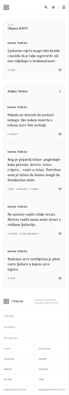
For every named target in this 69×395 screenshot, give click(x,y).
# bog (11, 189)
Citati (11, 25)
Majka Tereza (17, 43)
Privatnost (11, 338)
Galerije (43, 369)
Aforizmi (9, 359)
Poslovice (44, 349)
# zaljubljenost (29, 234)
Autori (8, 379)
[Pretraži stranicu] (46, 7)
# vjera (34, 189)
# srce (11, 278)
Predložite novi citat (51, 390)
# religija (22, 189)
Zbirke (7, 369)
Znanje (42, 359)
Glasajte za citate (15, 390)
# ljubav (12, 234)
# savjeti (12, 134)
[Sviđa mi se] (60, 70)
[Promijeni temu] (53, 7)
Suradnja (9, 327)
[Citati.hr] (6, 7)
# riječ (11, 70)
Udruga (9, 315)
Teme (41, 379)
